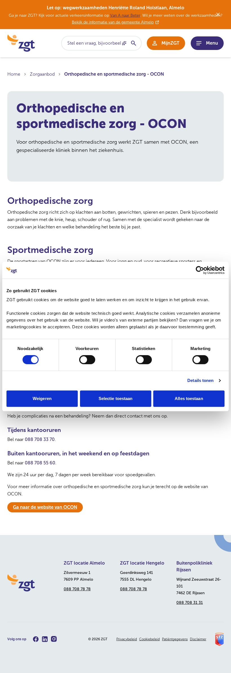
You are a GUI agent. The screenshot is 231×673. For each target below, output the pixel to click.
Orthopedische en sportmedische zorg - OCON (114, 74)
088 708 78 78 (77, 589)
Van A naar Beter (125, 15)
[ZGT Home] (31, 583)
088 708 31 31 (189, 602)
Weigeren (42, 398)
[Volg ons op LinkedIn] (45, 639)
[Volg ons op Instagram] (54, 639)
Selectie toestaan (116, 398)
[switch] (87, 359)
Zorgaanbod (42, 74)
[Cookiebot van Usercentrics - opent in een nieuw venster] (200, 270)
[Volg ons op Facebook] (36, 639)
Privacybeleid (126, 639)
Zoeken (133, 43)
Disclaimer (198, 639)
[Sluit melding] (218, 14)
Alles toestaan (189, 398)
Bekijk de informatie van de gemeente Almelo (113, 22)
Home (13, 74)
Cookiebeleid (149, 639)
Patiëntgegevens (175, 639)
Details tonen (200, 380)
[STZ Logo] (219, 639)
